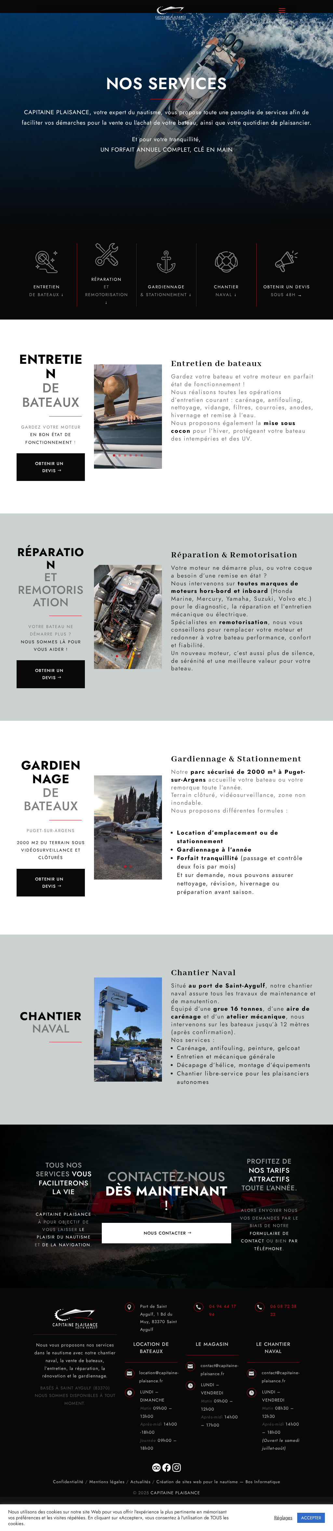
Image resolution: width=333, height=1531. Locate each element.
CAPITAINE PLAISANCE (175, 1493)
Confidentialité (68, 1482)
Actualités (140, 1482)
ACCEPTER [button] (311, 1518)
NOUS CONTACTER (165, 1233)
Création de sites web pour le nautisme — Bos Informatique (218, 1482)
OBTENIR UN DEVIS (49, 467)
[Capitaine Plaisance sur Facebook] (166, 1470)
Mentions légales (107, 1482)
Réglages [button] (283, 1518)
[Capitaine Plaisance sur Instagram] (176, 1470)
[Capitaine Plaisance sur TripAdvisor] (156, 1470)
